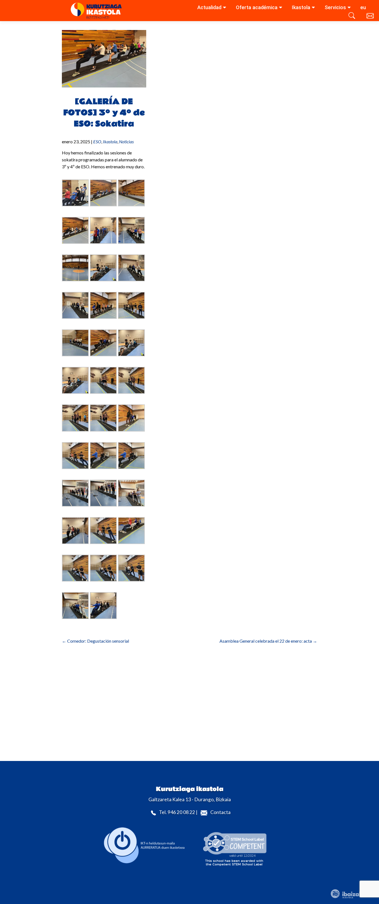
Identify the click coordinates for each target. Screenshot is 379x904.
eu (363, 7)
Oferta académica (256, 7)
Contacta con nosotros (371, 16)
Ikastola (301, 7)
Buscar (352, 16)
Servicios (335, 7)
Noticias (126, 141)
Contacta (220, 812)
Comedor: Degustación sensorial (95, 640)
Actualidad (209, 7)
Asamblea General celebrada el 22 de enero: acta (268, 640)
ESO (97, 141)
